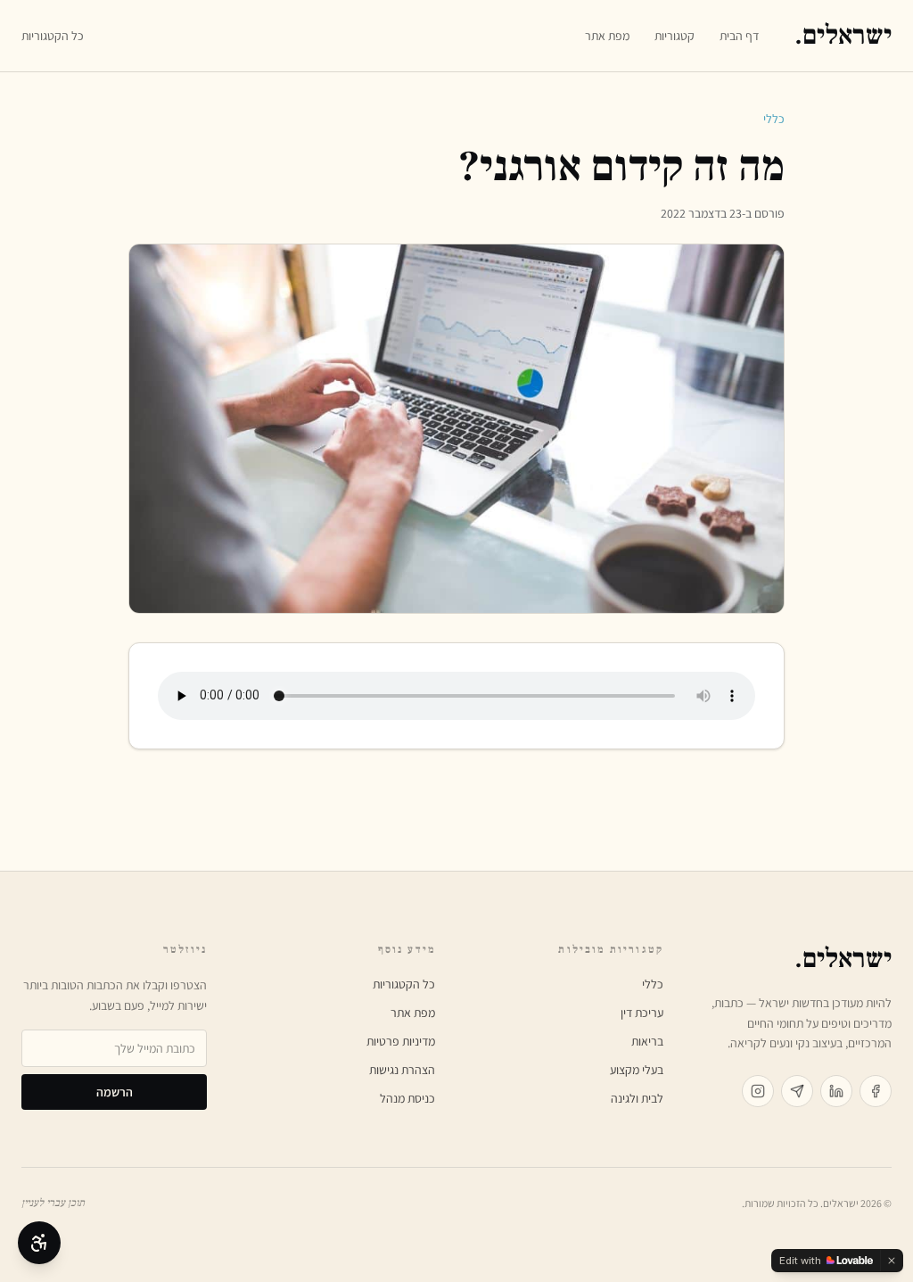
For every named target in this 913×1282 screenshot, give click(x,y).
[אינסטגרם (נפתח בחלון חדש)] (758, 1091)
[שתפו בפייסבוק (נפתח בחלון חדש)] (876, 1091)
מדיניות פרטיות (400, 1041)
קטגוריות (674, 36)
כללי (774, 119)
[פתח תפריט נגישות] (39, 1242)
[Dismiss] (891, 1260)
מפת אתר (607, 36)
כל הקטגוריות (52, 36)
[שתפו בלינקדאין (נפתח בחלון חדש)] (836, 1091)
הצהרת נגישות (402, 1070)
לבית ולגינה (637, 1098)
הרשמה (114, 1092)
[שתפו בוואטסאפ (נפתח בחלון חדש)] (797, 1091)
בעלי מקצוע (636, 1070)
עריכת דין (642, 1013)
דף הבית (739, 36)
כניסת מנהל (407, 1098)
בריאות (647, 1041)
